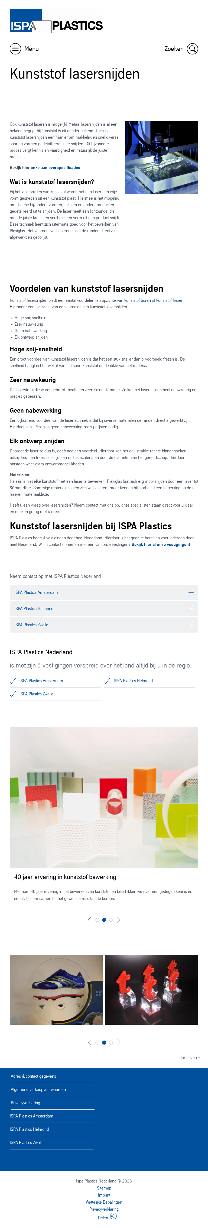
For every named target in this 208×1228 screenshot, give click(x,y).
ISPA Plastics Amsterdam (41, 680)
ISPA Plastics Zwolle (36, 693)
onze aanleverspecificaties (55, 167)
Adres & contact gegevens (33, 1076)
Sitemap (104, 1188)
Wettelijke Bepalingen (104, 1202)
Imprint (104, 1195)
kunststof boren (137, 300)
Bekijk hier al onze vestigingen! (161, 544)
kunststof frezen (169, 300)
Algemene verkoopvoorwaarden (38, 1089)
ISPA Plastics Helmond (133, 680)
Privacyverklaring (25, 1102)
